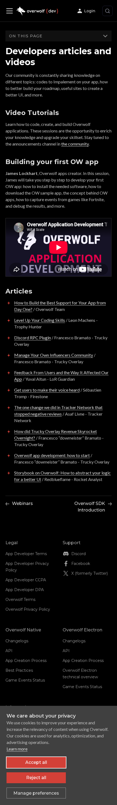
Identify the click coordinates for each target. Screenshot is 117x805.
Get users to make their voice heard (47, 389)
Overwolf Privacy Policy (27, 609)
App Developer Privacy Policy (27, 567)
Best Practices (19, 670)
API (9, 650)
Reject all (36, 777)
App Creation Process (26, 660)
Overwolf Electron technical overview (80, 673)
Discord (78, 553)
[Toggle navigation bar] (10, 11)
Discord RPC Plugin (32, 337)
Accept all (36, 762)
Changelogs (16, 640)
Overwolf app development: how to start (52, 455)
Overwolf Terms (20, 599)
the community (75, 143)
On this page (25, 36)
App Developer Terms (26, 553)
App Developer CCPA (25, 579)
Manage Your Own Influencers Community (53, 355)
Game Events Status (25, 680)
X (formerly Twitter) (89, 573)
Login (89, 10)
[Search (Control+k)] (107, 11)
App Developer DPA (24, 589)
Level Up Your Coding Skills (39, 320)
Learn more (17, 748)
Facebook (80, 563)
